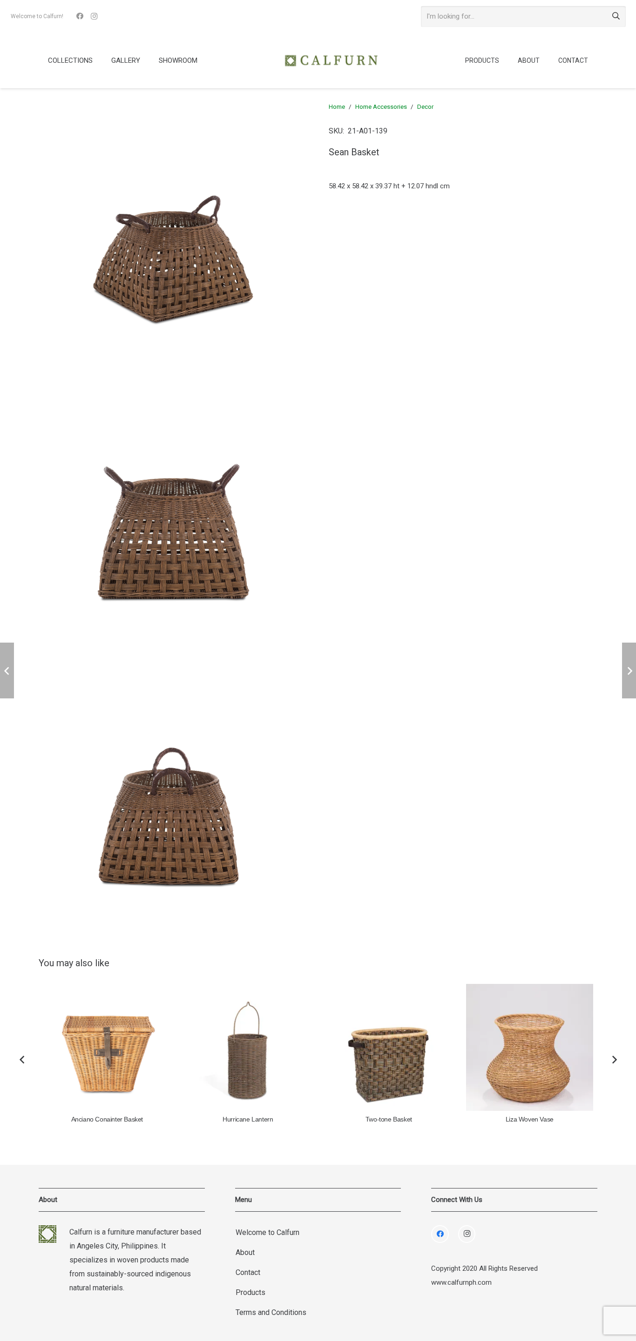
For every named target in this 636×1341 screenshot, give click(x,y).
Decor (425, 106)
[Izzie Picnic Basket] (529, 1047)
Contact (248, 1272)
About (245, 1252)
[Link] (331, 60)
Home (337, 106)
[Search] (616, 16)
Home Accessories (381, 106)
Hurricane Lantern (106, 1119)
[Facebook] (80, 16)
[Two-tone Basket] (247, 1047)
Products (250, 1292)
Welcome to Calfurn (267, 1232)
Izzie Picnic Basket (529, 1119)
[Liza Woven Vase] (388, 1047)
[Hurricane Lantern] (106, 1047)
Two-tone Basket (247, 1119)
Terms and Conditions (271, 1312)
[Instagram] (94, 16)
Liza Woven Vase (389, 1119)
